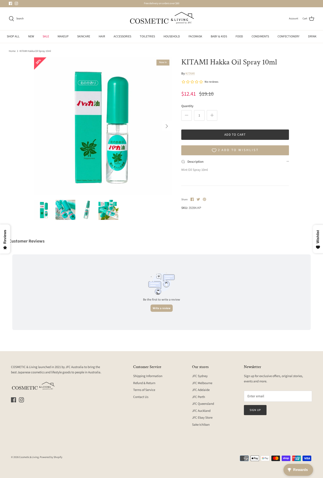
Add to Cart (235, 134)
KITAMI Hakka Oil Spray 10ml (35, 51)
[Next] (167, 126)
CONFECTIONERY (288, 36)
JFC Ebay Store (202, 417)
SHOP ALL (13, 36)
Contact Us (140, 397)
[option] (103, 126)
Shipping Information (147, 376)
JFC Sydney (200, 376)
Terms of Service (144, 390)
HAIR (102, 36)
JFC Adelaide (201, 390)
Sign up (255, 410)
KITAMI (190, 73)
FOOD (239, 36)
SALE (46, 36)
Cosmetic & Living (29, 457)
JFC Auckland (201, 411)
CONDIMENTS (260, 36)
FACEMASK (195, 36)
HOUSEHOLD (171, 36)
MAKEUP (63, 36)
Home (12, 51)
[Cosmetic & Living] (161, 19)
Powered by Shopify (51, 457)
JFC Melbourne (202, 383)
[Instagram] (16, 3)
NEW (31, 36)
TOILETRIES (147, 36)
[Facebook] (10, 3)
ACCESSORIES (122, 36)
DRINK (312, 36)
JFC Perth (198, 397)
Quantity (187, 106)
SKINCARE (83, 36)
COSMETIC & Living (24, 367)
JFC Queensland (203, 403)
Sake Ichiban (201, 424)
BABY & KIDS (219, 36)
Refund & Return (144, 383)
